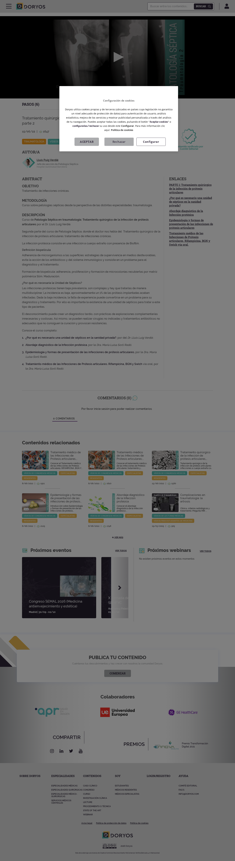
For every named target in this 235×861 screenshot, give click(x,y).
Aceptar (87, 142)
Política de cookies (122, 130)
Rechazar (119, 142)
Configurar (151, 142)
